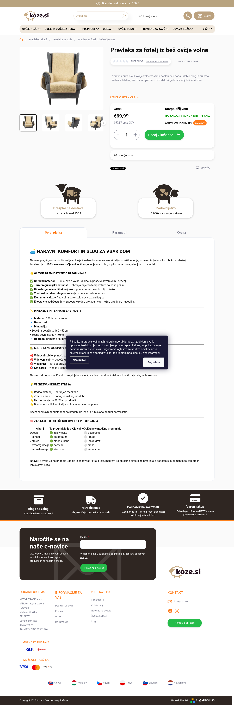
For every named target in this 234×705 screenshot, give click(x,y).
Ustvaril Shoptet (179, 700)
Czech (106, 682)
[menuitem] (30, 29)
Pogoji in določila (64, 605)
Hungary (82, 682)
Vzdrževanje (97, 605)
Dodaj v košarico (160, 135)
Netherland (180, 682)
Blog (93, 621)
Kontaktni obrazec (184, 622)
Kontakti (59, 611)
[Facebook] (170, 610)
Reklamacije (61, 622)
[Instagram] (177, 610)
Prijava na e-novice (94, 568)
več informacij (151, 353)
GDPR (58, 616)
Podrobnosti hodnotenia (157, 61)
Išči (124, 15)
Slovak (57, 682)
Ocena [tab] (181, 232)
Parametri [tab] (119, 232)
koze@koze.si (150, 16)
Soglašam (154, 362)
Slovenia (153, 682)
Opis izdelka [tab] (53, 232)
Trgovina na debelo (101, 610)
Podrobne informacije (122, 97)
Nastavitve (79, 360)
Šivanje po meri (99, 616)
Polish (129, 682)
